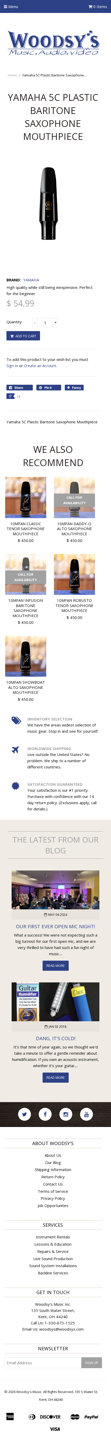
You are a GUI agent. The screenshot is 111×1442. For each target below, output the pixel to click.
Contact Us (53, 1184)
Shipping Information (53, 1169)
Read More (55, 965)
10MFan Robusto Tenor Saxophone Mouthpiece (74, 605)
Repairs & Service (53, 1251)
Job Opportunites (53, 1205)
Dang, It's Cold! (55, 1038)
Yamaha (31, 279)
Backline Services (53, 1272)
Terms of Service (53, 1191)
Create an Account (40, 365)
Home (12, 75)
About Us (53, 1155)
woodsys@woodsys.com (61, 1329)
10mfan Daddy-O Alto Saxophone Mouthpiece (74, 528)
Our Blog (53, 1162)
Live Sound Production (53, 1258)
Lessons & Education (53, 1244)
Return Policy (53, 1176)
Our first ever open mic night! (55, 926)
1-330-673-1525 (60, 1322)
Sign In (12, 365)
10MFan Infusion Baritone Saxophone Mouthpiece (25, 608)
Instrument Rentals (53, 1236)
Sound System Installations (53, 1265)
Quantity (14, 321)
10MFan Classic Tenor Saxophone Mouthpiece (25, 528)
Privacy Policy (53, 1198)
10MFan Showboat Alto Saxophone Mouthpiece (25, 687)
